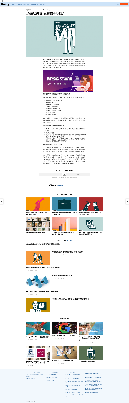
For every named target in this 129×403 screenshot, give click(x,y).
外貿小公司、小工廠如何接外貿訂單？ (63, 361)
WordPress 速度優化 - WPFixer (52, 377)
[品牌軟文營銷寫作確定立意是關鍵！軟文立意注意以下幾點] (91, 204)
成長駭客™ (14, 4)
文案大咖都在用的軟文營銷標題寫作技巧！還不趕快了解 (42, 291)
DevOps (42, 4)
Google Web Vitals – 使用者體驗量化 (37, 337)
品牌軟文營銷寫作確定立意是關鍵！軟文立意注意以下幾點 (43, 268)
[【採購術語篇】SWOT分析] (91, 353)
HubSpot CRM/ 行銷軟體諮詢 (52, 372)
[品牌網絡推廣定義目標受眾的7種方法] (1, 201)
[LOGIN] (118, 4)
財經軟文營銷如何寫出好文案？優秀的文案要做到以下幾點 (43, 244)
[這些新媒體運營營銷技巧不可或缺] (38, 224)
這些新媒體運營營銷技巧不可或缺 (35, 232)
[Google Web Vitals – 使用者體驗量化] (38, 328)
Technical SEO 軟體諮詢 (51, 374)
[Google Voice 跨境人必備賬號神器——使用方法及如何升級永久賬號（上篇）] (91, 328)
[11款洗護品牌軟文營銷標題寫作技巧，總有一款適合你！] (64, 204)
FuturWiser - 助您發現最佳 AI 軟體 (73, 392)
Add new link (124, 4)
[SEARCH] (116, 4)
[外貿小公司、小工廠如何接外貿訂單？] (64, 352)
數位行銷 (20, 4)
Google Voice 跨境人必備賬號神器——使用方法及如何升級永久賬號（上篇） (90, 338)
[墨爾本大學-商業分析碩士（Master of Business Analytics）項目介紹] (38, 353)
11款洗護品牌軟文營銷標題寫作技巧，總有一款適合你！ (68, 252)
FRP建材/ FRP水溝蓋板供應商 (91, 392)
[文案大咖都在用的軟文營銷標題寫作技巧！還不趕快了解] (64, 224)
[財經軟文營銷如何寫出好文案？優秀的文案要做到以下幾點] (38, 204)
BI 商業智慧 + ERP (35, 4)
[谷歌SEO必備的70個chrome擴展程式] (64, 328)
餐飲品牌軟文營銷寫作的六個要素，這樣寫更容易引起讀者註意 (70, 299)
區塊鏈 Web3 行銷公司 (30, 378)
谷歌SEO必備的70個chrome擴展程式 (63, 336)
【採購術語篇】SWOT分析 (87, 361)
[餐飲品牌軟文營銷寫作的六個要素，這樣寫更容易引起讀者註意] (91, 224)
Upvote (50, 174)
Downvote (78, 174)
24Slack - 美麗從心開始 (70, 372)
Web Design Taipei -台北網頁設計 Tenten (34, 372)
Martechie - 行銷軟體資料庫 (71, 389)
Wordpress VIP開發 (50, 380)
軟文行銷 (27, 210)
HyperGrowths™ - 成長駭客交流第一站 (73, 378)
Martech (26, 4)
